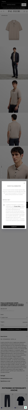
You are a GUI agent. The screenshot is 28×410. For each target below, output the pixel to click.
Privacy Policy (17, 206)
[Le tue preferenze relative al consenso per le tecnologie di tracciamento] (25, 407)
